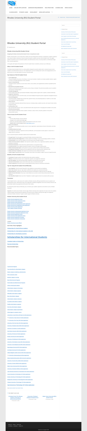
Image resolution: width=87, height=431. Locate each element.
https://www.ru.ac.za (30, 123)
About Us (10, 424)
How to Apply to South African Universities (68, 36)
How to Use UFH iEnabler (65, 44)
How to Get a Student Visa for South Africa (68, 42)
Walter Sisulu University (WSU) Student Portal (49, 397)
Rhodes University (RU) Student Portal (73, 17)
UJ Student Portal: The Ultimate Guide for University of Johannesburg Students (15, 398)
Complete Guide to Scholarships (15, 241)
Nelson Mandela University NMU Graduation (69, 48)
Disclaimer (15, 426)
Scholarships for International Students (27, 237)
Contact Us (21, 426)
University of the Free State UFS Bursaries (68, 31)
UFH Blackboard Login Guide (66, 46)
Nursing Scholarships (12, 244)
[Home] (58, 17)
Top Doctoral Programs (12, 266)
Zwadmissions (12, 47)
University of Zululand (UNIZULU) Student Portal (32, 397)
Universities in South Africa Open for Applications (69, 34)
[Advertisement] (32, 33)
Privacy (14, 424)
